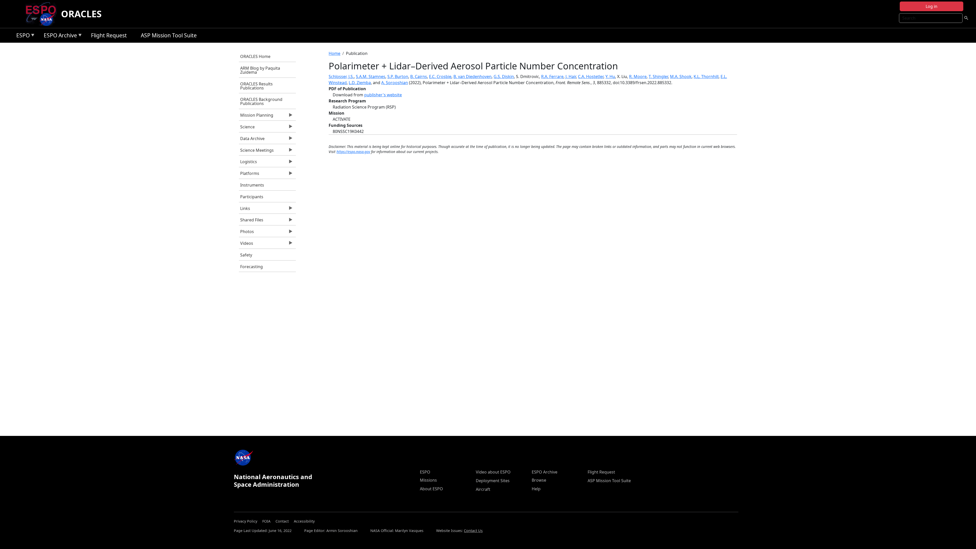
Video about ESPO (493, 472)
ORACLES (81, 14)
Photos (246, 233)
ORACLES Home (255, 56)
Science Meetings (256, 151)
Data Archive (252, 140)
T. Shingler (658, 76)
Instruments (252, 185)
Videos (246, 244)
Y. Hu (610, 76)
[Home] (43, 14)
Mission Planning (256, 116)
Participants (251, 197)
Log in (931, 6)
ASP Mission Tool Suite (169, 35)
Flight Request (109, 35)
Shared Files (251, 221)
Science (247, 128)
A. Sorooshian (394, 82)
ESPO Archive (59, 36)
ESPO (22, 36)
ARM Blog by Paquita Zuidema (260, 70)
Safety (246, 255)
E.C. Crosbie (440, 76)
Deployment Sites (493, 480)
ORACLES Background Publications (261, 101)
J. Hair (571, 76)
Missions (428, 480)
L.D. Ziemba (360, 82)
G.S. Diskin (504, 76)
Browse (539, 480)
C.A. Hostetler (590, 76)
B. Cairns (418, 76)
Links (244, 210)
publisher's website (383, 95)
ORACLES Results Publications (256, 86)
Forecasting (251, 266)
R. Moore (638, 76)
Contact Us (473, 530)
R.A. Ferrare (552, 76)
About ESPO (431, 489)
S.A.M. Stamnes (370, 76)
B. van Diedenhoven (472, 76)
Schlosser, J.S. (341, 76)
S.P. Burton (397, 76)
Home (334, 53)
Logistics (248, 163)
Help (536, 489)
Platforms (249, 175)
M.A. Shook (681, 76)
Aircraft (483, 489)
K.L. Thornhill (706, 76)
